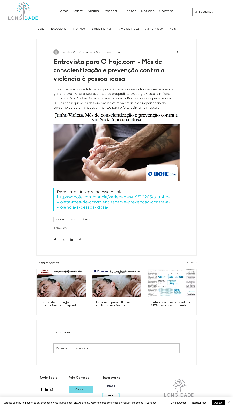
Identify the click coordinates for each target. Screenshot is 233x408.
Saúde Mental (101, 28)
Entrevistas (58, 28)
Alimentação (154, 28)
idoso (74, 219)
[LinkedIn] (46, 389)
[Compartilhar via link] (80, 239)
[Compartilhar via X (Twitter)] (63, 239)
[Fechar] (229, 402)
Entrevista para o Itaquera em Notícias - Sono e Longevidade (115, 304)
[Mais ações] (178, 52)
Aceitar (218, 402)
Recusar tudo (199, 402)
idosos (87, 219)
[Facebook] (42, 389)
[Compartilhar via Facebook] (55, 239)
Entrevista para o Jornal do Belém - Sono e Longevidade (61, 304)
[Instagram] (51, 389)
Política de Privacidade (144, 402)
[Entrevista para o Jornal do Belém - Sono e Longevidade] (61, 283)
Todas (40, 28)
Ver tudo (191, 262)
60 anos (60, 219)
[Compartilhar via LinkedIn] (71, 239)
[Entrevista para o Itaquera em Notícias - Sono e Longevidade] (116, 283)
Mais (173, 28)
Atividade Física (128, 28)
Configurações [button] (178, 402)
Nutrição (79, 28)
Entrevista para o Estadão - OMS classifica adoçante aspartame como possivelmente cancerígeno (171, 304)
